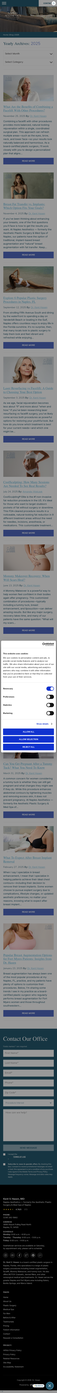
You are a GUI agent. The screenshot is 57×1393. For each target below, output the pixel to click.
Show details (42, 724)
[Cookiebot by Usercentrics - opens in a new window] (42, 644)
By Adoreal (39, 1386)
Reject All (29, 747)
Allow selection (28, 739)
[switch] (50, 697)
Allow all (28, 732)
